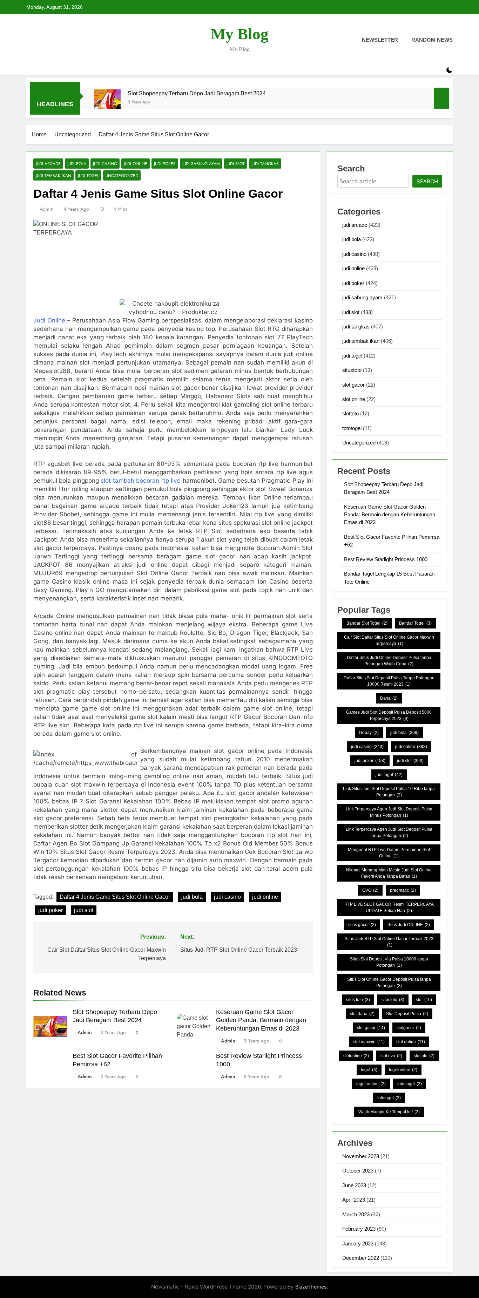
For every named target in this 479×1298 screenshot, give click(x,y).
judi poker (165, 164)
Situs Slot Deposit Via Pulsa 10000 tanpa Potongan (389, 962)
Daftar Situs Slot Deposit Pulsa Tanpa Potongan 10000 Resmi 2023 (389, 681)
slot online (353, 399)
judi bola (76, 164)
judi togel (88, 175)
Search (427, 181)
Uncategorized (122, 175)
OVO (370, 890)
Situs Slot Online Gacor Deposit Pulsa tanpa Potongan (389, 982)
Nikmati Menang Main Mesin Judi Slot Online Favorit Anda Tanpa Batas (389, 873)
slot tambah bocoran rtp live (141, 480)
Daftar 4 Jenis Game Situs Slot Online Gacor (115, 897)
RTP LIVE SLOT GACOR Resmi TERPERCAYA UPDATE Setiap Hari (389, 907)
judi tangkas (265, 164)
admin (46, 208)
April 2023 (353, 1200)
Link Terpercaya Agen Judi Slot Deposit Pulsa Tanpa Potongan (389, 832)
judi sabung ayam (201, 164)
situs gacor (362, 924)
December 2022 (360, 1258)
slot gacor (353, 385)
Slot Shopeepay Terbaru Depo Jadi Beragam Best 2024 (197, 93)
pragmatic (403, 890)
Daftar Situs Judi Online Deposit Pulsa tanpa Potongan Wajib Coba (389, 660)
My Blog (240, 34)
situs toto (358, 999)
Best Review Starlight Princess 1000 (385, 559)
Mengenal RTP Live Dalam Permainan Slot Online (389, 852)
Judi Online (49, 320)
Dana (389, 698)
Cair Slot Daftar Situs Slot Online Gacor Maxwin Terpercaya (389, 640)
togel (369, 1069)
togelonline (403, 1069)
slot (424, 999)
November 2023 (360, 1156)
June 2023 (354, 1185)
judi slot (236, 164)
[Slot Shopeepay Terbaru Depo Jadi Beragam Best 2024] (107, 102)
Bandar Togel (415, 623)
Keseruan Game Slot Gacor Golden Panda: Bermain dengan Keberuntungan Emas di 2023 (261, 1020)
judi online (135, 164)
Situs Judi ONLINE (408, 924)
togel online (371, 1083)
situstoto (352, 370)
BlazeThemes (311, 1287)
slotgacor (409, 1027)
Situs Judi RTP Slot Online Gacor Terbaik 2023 (389, 941)
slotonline (356, 1055)
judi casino (105, 164)
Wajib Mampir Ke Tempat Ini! (389, 1111)
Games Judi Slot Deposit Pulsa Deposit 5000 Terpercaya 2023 (389, 715)
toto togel (409, 1083)
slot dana (362, 1013)
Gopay (369, 732)
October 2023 (357, 1171)
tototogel (352, 428)
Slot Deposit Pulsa (407, 1013)
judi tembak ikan (53, 175)
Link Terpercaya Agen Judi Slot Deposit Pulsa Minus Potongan (389, 812)
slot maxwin (369, 1041)
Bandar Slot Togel (366, 623)
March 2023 (356, 1214)
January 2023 (357, 1243)
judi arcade (48, 164)
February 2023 (359, 1229)
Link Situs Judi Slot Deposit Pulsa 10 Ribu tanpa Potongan (389, 791)
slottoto (350, 413)
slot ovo (391, 1055)
